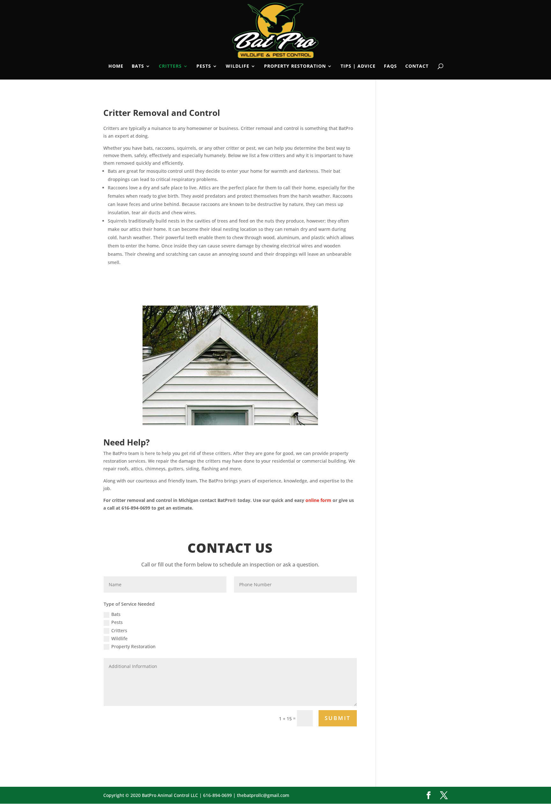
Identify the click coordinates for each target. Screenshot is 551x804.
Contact (417, 66)
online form (318, 500)
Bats (138, 66)
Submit (338, 718)
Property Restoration (295, 66)
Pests (203, 66)
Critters (170, 66)
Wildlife (237, 66)
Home (115, 66)
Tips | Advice (358, 66)
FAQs (390, 66)
